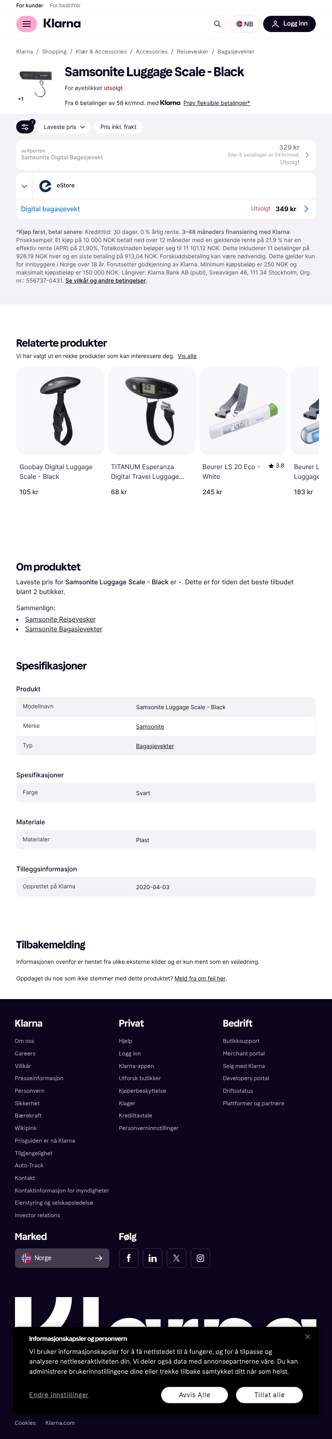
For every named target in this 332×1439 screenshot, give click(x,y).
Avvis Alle (195, 1394)
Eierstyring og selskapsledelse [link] (54, 1202)
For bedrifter (65, 5)
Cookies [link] (25, 1423)
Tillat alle (269, 1394)
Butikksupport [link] (241, 1041)
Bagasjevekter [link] (236, 52)
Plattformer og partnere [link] (253, 1103)
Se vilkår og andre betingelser (105, 280)
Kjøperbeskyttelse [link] (142, 1090)
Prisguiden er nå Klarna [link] (45, 1140)
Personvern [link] (30, 1090)
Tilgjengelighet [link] (34, 1153)
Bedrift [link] (237, 1024)
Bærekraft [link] (28, 1115)
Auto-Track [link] (29, 1165)
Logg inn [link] (130, 1053)
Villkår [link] (23, 1066)
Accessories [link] (152, 52)
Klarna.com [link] (59, 1423)
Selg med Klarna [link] (244, 1066)
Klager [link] (127, 1103)
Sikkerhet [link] (27, 1103)
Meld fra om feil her (200, 978)
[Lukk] (308, 1336)
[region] (166, 1371)
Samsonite (150, 726)
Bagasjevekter (155, 746)
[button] (244, 24)
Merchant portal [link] (243, 1053)
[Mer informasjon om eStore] (24, 186)
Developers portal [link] (246, 1078)
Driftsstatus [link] (238, 1090)
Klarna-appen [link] (136, 1066)
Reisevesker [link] (193, 52)
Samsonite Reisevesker (60, 619)
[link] (128, 1258)
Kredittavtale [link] (136, 1115)
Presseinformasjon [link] (39, 1078)
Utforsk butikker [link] (140, 1078)
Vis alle (187, 356)
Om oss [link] (24, 1041)
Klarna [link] (24, 52)
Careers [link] (25, 1053)
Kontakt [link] (25, 1178)
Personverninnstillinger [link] (149, 1128)
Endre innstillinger (59, 1395)
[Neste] (304, 431)
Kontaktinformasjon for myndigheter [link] (62, 1190)
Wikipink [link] (26, 1128)
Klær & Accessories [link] (101, 52)
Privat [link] (131, 1024)
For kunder (29, 5)
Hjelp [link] (125, 1041)
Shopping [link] (54, 52)
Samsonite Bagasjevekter (63, 629)
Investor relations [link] (37, 1215)
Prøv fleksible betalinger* (216, 102)
